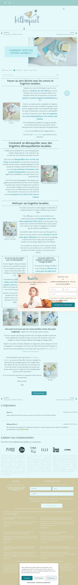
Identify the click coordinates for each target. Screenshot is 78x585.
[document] (39, 292)
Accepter (27, 578)
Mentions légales (31, 582)
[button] (19, 276)
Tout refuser (39, 578)
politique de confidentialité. (58, 301)
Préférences (51, 578)
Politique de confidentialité (43, 582)
